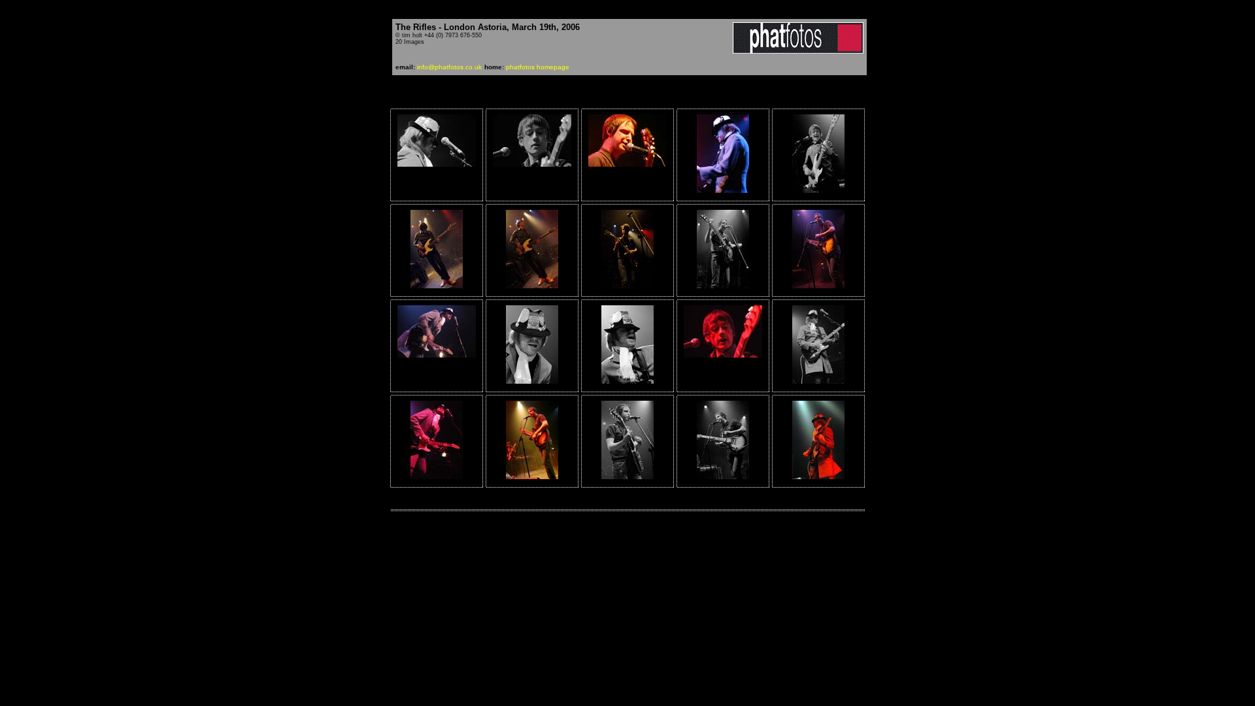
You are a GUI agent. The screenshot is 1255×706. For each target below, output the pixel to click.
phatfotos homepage (537, 67)
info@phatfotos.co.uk (449, 67)
